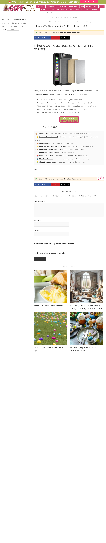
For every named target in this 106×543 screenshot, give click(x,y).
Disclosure (71, 22)
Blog (54, 127)
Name (37, 220)
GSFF (19, 8)
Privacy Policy (91, 22)
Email (37, 230)
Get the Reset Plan (89, 2)
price (87, 156)
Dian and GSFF (13, 30)
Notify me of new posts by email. (49, 253)
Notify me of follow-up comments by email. (54, 244)
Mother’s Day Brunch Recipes (49, 306)
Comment (39, 201)
